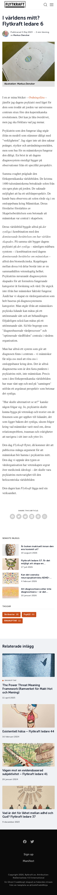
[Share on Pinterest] (38, 516)
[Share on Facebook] (12, 516)
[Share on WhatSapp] (44, 516)
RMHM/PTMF (11, 680)
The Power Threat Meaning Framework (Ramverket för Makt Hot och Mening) (27, 689)
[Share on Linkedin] (31, 516)
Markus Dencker (21, 35)
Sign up (28, 854)
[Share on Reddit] (25, 516)
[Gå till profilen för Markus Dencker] (5, 34)
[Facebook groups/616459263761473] (25, 841)
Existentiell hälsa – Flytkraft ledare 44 (28, 731)
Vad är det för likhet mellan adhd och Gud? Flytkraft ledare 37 (27, 815)
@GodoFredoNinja (39, 885)
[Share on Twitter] (18, 516)
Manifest (28, 861)
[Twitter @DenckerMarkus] (32, 841)
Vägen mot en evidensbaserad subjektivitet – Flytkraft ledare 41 (25, 772)
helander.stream (44, 882)
